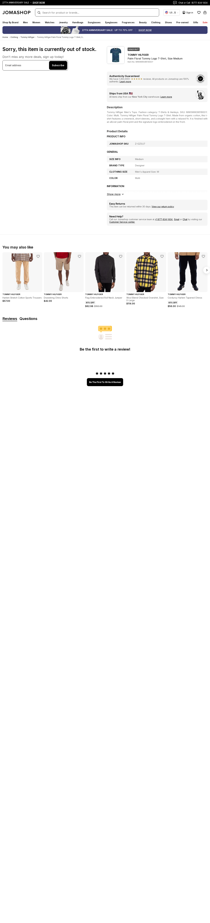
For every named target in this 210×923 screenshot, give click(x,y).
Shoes (168, 22)
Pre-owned (182, 22)
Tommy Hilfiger (27, 37)
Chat (185, 219)
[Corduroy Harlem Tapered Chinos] (203, 256)
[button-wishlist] (199, 12)
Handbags (77, 22)
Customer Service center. (122, 222)
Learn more (125, 81)
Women (36, 22)
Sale (205, 22)
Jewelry (63, 22)
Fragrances (128, 22)
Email (176, 219)
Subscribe (58, 65)
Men (25, 22)
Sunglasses (94, 22)
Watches (49, 22)
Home (5, 37)
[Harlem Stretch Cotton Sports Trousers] (38, 256)
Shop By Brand (10, 22)
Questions (28, 319)
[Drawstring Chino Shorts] (79, 256)
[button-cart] (205, 12)
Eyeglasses (111, 22)
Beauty (143, 22)
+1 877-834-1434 (164, 219)
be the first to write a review (105, 382)
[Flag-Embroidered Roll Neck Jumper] (121, 256)
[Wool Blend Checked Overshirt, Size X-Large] (162, 256)
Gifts (195, 22)
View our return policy (163, 206)
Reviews (9, 319)
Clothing (155, 22)
